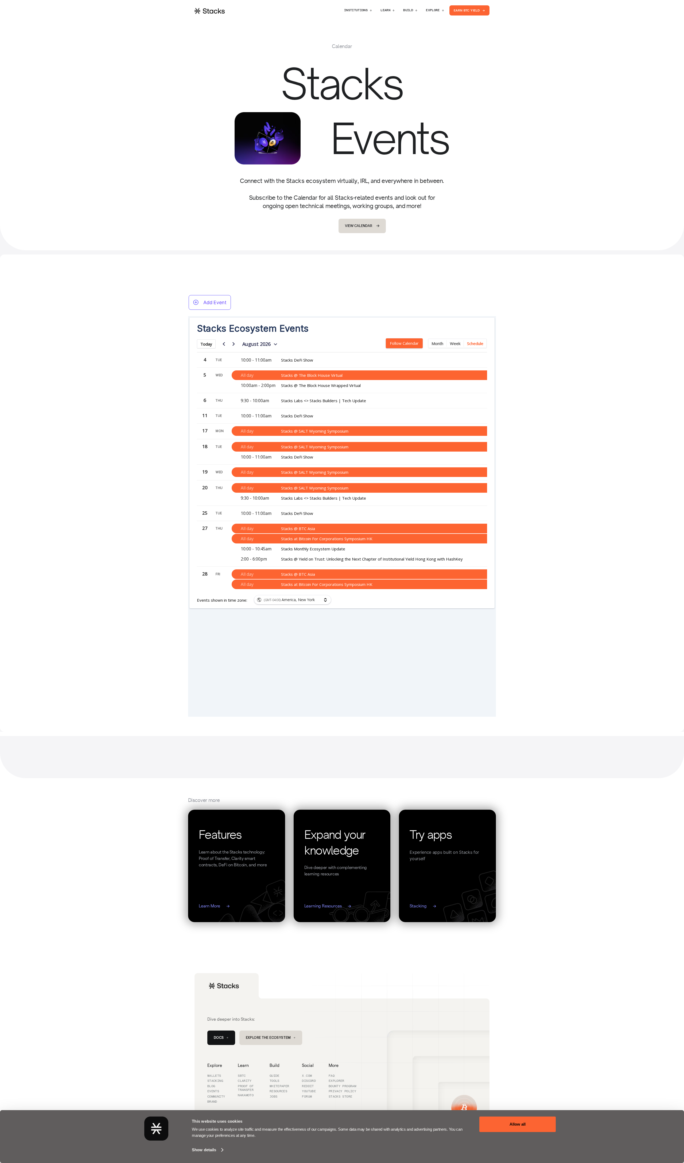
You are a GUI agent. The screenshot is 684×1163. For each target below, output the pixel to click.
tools (274, 1081)
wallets (214, 1076)
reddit (308, 1086)
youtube (309, 1091)
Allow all (518, 1124)
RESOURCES (278, 1091)
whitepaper (279, 1086)
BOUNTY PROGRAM (342, 1086)
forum (307, 1097)
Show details (204, 1150)
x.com (307, 1076)
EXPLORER (336, 1081)
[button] (358, 10)
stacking (215, 1081)
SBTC (242, 1076)
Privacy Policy (342, 1091)
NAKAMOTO (246, 1095)
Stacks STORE (340, 1097)
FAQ (332, 1076)
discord (309, 1081)
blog (211, 1086)
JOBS (273, 1097)
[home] (210, 10)
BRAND (212, 1102)
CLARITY (245, 1081)
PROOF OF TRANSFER (246, 1088)
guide (274, 1076)
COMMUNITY (216, 1097)
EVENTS (213, 1091)
